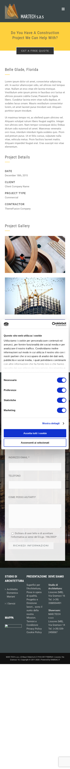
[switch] (61, 390)
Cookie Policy (34, 632)
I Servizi (11, 603)
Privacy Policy (34, 628)
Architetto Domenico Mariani (12, 593)
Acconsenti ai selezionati (35, 442)
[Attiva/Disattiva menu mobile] (63, 9)
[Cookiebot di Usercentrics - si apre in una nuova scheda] (52, 324)
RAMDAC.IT (55, 660)
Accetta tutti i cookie (35, 433)
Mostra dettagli (51, 423)
